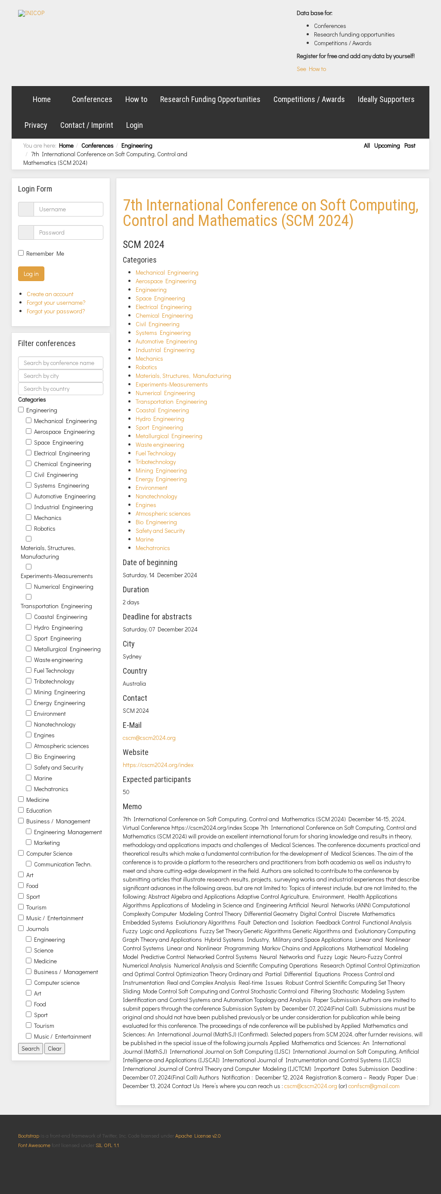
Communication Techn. (63, 864)
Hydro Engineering (58, 627)
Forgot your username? (56, 302)
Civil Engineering (56, 474)
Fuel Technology (54, 670)
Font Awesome (34, 1144)
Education (39, 810)
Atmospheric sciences (61, 746)
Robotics (45, 528)
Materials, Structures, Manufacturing (48, 552)
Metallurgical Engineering (67, 649)
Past (410, 145)
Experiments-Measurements (57, 576)
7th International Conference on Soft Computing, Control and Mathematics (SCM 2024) (271, 213)
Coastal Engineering (60, 616)
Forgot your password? (56, 311)
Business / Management (58, 821)
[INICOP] (31, 13)
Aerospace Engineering (64, 431)
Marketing (47, 842)
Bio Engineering (54, 756)
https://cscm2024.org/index (158, 765)
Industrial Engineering (63, 507)
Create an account (51, 294)
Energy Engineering (59, 703)
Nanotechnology (54, 724)
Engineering (136, 145)
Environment (50, 713)
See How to (311, 69)
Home (42, 99)
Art (30, 875)
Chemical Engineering (62, 464)
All (367, 145)
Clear (55, 1048)
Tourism (36, 907)
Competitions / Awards (309, 99)
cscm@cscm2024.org (149, 737)
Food (32, 886)
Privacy (36, 125)
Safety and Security (58, 767)
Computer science (57, 982)
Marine (43, 778)
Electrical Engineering (62, 453)
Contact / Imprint (86, 125)
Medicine (37, 799)
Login (134, 125)
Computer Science (49, 853)
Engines (44, 735)
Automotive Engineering (65, 496)
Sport (33, 896)
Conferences (92, 99)
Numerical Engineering (63, 586)
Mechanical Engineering (65, 421)
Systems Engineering (61, 485)
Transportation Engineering (56, 606)
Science (43, 950)
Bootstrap (28, 1135)
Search (31, 1048)
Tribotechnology (54, 681)
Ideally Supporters (386, 99)
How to (136, 99)
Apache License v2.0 (197, 1135)
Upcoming (387, 145)
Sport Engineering (57, 638)
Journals (37, 929)
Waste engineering (58, 660)
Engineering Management (68, 832)
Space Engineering (59, 442)
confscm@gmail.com (374, 1086)
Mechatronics (51, 789)
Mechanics (48, 517)
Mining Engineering (59, 692)
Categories (32, 399)
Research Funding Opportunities (210, 99)
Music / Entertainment (55, 918)
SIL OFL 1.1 (107, 1144)
